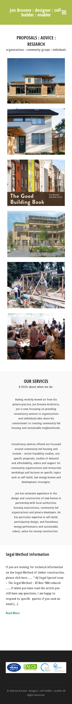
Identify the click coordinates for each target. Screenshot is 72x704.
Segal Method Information (27, 554)
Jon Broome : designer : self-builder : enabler (36, 12)
